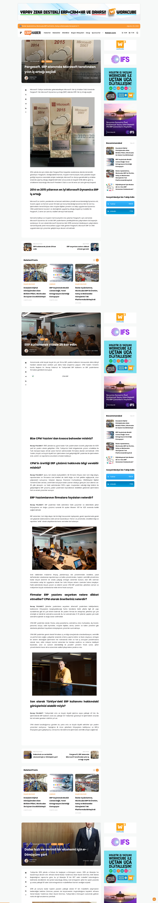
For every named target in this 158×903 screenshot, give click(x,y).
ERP (43, 61)
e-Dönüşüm (45, 844)
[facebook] (26, 90)
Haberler (49, 61)
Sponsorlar (34, 339)
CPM (42, 339)
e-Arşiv (54, 844)
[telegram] (26, 103)
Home (26, 61)
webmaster (33, 77)
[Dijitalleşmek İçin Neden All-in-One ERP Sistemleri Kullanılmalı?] (20, 26)
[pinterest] (26, 99)
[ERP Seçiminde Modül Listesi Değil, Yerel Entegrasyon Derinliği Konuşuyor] (61, 273)
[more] (26, 112)
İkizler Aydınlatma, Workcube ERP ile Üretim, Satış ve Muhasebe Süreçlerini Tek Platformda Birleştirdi (86, 294)
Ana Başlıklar (34, 61)
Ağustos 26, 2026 (133, 26)
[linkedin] (26, 108)
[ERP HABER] (33, 33)
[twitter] (26, 94)
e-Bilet (60, 844)
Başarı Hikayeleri (29, 284)
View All (132, 143)
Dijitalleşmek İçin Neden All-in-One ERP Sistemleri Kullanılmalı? (45, 26)
